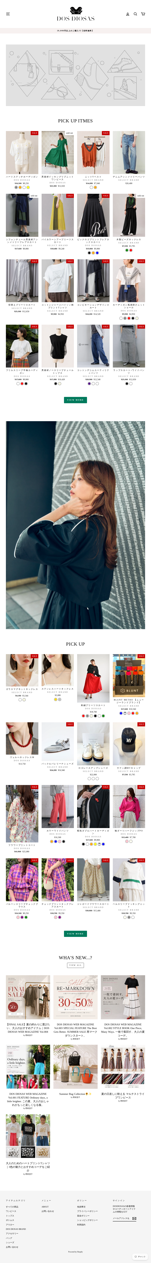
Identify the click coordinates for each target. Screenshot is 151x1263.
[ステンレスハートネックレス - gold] (55, 699)
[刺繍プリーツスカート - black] (95, 715)
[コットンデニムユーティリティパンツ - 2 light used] (97, 383)
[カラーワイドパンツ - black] (63, 841)
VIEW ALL (75, 965)
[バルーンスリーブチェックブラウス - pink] (18, 917)
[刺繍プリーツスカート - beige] (91, 715)
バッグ (9, 1238)
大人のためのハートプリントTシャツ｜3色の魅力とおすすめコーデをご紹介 (28, 1167)
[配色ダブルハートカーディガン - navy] (99, 844)
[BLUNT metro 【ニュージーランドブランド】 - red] (133, 713)
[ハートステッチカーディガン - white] (24, 187)
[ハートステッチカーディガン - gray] (16, 187)
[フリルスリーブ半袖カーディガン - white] (18, 383)
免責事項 (81, 1207)
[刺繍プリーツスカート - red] (83, 715)
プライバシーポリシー (87, 1211)
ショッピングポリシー (87, 1220)
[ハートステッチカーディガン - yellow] (28, 187)
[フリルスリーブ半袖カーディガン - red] (22, 383)
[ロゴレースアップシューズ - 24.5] (93, 778)
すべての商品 (12, 1207)
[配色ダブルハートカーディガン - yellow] (95, 844)
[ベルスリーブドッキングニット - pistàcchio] (133, 917)
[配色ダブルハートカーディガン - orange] (91, 844)
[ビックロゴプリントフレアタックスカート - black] (89, 252)
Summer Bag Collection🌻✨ (75, 1093)
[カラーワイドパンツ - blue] (55, 841)
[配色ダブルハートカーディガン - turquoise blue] (103, 844)
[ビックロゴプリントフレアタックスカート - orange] (93, 252)
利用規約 (81, 1225)
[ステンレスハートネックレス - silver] (59, 699)
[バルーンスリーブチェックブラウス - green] (26, 917)
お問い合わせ (12, 1247)
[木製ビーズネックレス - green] (126, 250)
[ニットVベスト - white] (91, 187)
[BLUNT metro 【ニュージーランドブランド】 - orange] (137, 713)
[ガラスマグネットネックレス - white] (20, 699)
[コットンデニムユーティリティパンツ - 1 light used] (93, 383)
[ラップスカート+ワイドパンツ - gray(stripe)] (130, 383)
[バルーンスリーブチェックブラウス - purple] (22, 917)
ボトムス (10, 1220)
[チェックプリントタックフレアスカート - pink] (55, 917)
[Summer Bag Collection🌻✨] (75, 1067)
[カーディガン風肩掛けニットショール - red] (129, 318)
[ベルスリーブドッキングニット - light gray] (129, 917)
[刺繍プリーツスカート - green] (103, 715)
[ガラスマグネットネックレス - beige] (24, 699)
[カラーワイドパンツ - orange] (51, 841)
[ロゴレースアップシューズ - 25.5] (97, 778)
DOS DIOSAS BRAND (16, 1229)
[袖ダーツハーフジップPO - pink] (126, 841)
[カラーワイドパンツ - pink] (59, 841)
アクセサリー (12, 1233)
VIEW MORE (75, 400)
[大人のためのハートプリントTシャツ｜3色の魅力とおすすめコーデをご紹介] (28, 1136)
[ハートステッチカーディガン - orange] (20, 187)
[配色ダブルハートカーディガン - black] (83, 844)
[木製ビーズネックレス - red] (130, 250)
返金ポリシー (83, 1216)
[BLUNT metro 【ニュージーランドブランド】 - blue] (121, 713)
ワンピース (11, 1211)
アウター (10, 1225)
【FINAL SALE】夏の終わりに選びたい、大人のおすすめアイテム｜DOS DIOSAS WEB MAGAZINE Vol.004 (28, 1028)
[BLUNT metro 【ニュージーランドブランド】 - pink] (129, 713)
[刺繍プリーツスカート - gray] (87, 715)
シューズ (10, 1242)
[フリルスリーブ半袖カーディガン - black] (26, 383)
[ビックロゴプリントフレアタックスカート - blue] (97, 252)
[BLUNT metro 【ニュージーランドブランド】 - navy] (125, 713)
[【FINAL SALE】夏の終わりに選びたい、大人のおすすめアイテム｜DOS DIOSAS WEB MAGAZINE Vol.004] (28, 997)
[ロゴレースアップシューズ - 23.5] (89, 778)
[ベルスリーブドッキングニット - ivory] (125, 917)
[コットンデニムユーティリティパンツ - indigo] (89, 383)
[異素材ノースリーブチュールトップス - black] (55, 383)
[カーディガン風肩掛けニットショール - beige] (137, 318)
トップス (10, 1216)
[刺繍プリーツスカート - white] (99, 715)
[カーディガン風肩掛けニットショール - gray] (125, 318)
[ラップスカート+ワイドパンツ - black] (126, 383)
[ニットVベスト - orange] (95, 187)
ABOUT (45, 1207)
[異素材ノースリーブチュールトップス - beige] (59, 383)
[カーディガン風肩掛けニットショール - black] (133, 318)
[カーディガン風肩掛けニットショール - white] (121, 318)
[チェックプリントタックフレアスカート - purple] (59, 917)
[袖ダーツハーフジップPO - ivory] (130, 841)
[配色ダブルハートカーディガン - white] (87, 844)
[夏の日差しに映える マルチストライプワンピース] (123, 1067)
